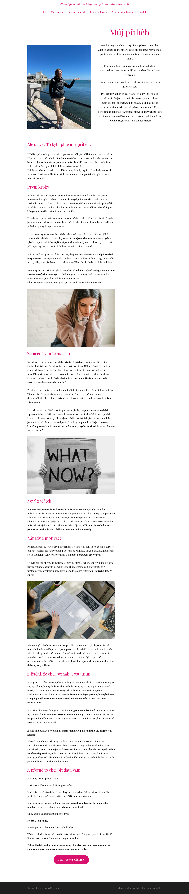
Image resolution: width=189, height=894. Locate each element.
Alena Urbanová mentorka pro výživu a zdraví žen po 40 (94, 4)
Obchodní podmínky (152, 888)
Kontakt (143, 11)
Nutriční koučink (76, 11)
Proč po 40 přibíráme (122, 11)
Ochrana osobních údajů (128, 888)
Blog (44, 11)
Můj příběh (57, 11)
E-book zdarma (98, 11)
